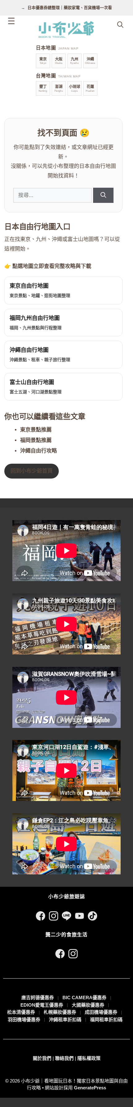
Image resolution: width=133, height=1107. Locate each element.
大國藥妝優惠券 (88, 1005)
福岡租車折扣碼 (106, 1019)
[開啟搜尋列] (120, 24)
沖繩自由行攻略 (38, 451)
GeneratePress (90, 1087)
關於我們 (42, 1058)
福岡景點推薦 (36, 440)
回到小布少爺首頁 (32, 471)
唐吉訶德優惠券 (37, 997)
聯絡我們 (64, 1058)
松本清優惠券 (21, 1012)
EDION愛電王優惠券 (41, 1005)
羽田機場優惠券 (24, 1019)
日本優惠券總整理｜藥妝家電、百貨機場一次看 (70, 7)
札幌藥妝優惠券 (60, 1012)
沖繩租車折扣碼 (65, 1019)
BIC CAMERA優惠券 (84, 997)
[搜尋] (103, 195)
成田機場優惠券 (101, 1012)
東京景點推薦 (36, 430)
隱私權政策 (89, 1058)
